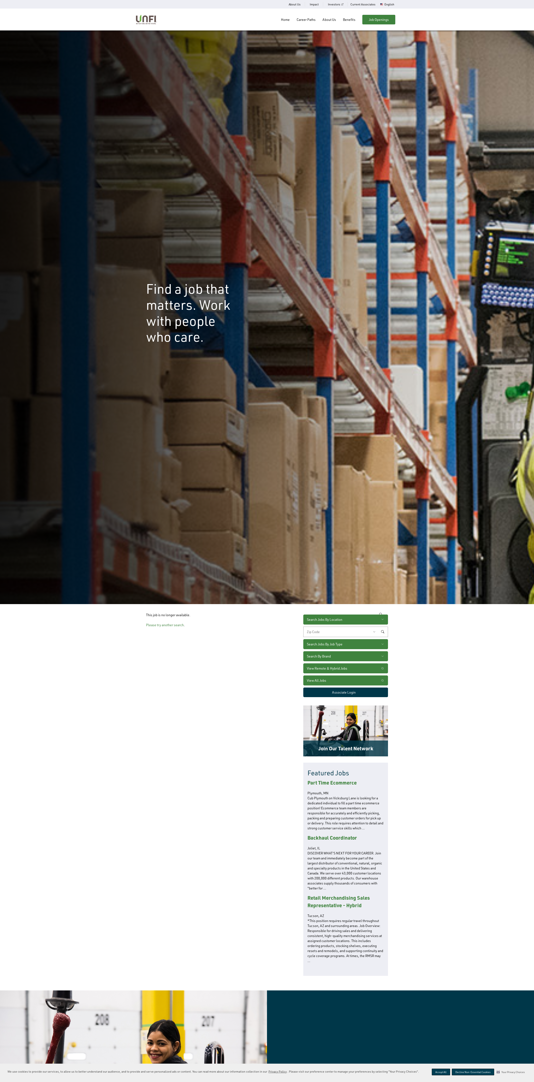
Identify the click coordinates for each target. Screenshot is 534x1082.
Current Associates (362, 4)
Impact (314, 4)
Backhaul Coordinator (332, 837)
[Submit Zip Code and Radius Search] (382, 632)
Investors (334, 4)
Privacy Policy (277, 1071)
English (389, 4)
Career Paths (306, 20)
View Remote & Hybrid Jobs (327, 668)
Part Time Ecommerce (332, 782)
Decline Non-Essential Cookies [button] (473, 1072)
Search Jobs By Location (324, 619)
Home (285, 20)
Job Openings (379, 20)
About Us (295, 4)
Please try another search (165, 625)
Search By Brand (319, 656)
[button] (511, 1072)
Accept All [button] (441, 1072)
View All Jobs (316, 680)
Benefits (349, 20)
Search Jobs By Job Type (325, 644)
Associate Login (344, 692)
